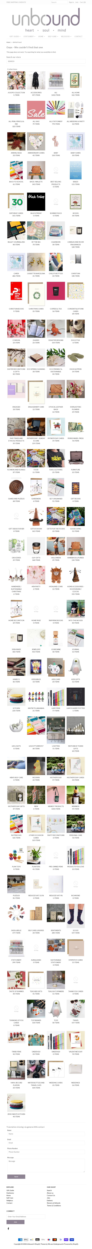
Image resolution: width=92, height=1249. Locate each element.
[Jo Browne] (56, 638)
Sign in (71, 2)
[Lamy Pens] (56, 697)
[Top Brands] (36, 1009)
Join (76, 2)
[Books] (76, 202)
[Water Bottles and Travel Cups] (36, 1069)
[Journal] (76, 638)
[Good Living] (76, 516)
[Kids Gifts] (76, 667)
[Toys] (56, 1009)
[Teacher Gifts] (36, 980)
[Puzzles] (16, 884)
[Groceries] (16, 545)
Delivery (50, 1200)
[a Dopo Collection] (16, 80)
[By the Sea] (36, 230)
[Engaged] (16, 389)
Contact (78, 36)
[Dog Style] (76, 329)
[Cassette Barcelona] (36, 262)
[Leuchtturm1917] (36, 725)
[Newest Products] (56, 795)
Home (40, 36)
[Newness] (76, 795)
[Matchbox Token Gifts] (76, 725)
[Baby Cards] (76, 141)
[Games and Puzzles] (16, 487)
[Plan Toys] (16, 855)
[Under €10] (36, 1040)
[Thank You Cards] (76, 980)
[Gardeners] (36, 487)
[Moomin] (36, 766)
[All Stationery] (56, 107)
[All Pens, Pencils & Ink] (16, 110)
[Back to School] (16, 170)
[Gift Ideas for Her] (16, 516)
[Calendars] (56, 230)
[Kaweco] (16, 667)
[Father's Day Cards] (56, 427)
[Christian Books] (16, 291)
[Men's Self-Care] (16, 763)
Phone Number (12, 1148)
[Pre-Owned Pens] (56, 855)
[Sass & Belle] (16, 913)
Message (10, 1157)
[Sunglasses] (36, 948)
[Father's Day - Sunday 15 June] (36, 427)
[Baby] (56, 141)
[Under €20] (56, 1040)
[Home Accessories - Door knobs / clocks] (76, 575)
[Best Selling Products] (56, 170)
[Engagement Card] (36, 392)
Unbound (30, 1244)
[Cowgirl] (16, 329)
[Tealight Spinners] (56, 980)
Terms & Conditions (54, 1205)
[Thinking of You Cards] (16, 1009)
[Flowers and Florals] (16, 458)
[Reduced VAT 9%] (56, 884)
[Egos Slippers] (76, 358)
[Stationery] (16, 948)
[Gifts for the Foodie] (56, 516)
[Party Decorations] (56, 824)
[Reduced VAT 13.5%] (36, 884)
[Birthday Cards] (16, 202)
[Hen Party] (36, 575)
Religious (65, 36)
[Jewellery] (36, 638)
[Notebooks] (16, 824)
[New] (36, 795)
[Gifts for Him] (36, 516)
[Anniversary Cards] (36, 141)
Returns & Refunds (53, 1203)
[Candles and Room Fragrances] (76, 230)
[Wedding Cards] (56, 1069)
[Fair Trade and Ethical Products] (16, 427)
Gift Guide (14, 36)
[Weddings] (76, 1069)
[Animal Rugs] (16, 141)
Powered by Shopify (71, 1244)
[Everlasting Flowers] (76, 389)
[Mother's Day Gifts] (16, 795)
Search (49, 1190)
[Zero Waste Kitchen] (16, 1103)
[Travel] (76, 1009)
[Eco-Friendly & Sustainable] (56, 358)
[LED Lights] (16, 725)
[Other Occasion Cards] (36, 824)
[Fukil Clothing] (56, 458)
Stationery (29, 36)
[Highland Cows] (56, 575)
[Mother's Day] (56, 766)
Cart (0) (83, 2)
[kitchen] (16, 697)
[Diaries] (36, 329)
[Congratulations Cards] (76, 291)
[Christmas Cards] (36, 294)
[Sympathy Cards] (76, 948)
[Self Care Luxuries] (36, 913)
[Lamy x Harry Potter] (76, 697)
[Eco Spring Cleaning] (36, 358)
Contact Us (51, 1195)
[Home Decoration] (16, 609)
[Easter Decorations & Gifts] (16, 358)
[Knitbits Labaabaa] (36, 697)
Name (9, 1130)
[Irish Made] (16, 638)
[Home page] (36, 609)
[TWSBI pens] (16, 1037)
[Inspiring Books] (56, 609)
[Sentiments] (56, 913)
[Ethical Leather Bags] (56, 389)
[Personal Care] (76, 824)
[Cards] (16, 262)
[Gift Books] (76, 487)
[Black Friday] (36, 202)
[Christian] (76, 259)
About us (50, 1193)
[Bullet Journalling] (16, 230)
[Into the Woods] (76, 609)
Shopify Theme (40, 1244)
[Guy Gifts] (36, 546)
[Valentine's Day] (76, 1040)
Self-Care (52, 36)
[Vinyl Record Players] (16, 1070)
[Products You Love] (76, 855)
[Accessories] (36, 80)
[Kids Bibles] (36, 667)
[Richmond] (76, 884)
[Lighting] (56, 730)
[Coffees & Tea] (56, 291)
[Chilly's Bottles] (56, 262)
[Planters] (36, 855)
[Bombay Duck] (56, 202)
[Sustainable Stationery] (56, 945)
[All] (56, 80)
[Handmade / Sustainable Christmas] (16, 575)
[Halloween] (56, 546)
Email (9, 1139)
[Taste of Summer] (16, 980)
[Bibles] (76, 170)
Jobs (48, 1198)
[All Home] (76, 80)
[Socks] (76, 916)
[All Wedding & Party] (76, 110)
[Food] (36, 458)
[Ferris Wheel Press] (76, 427)
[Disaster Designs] (56, 329)
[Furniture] (76, 457)
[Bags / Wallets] (36, 170)
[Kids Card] (56, 667)
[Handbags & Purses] (76, 546)
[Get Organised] (56, 487)
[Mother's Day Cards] (76, 766)
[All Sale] (36, 110)
